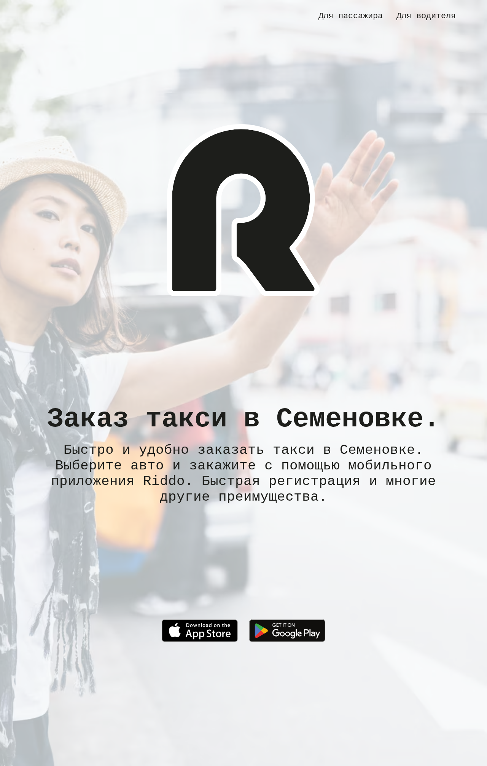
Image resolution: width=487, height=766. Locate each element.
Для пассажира (350, 16)
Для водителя (426, 16)
